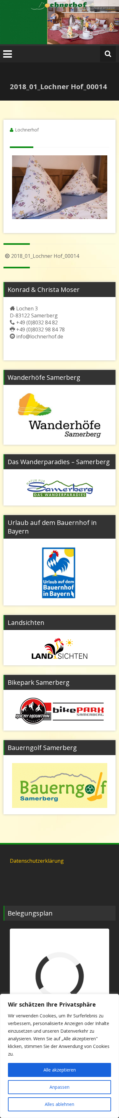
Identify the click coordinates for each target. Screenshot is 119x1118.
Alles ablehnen (59, 1104)
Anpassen (59, 1087)
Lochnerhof (27, 130)
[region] (59, 1056)
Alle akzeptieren (59, 1070)
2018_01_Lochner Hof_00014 (45, 255)
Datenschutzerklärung (37, 860)
